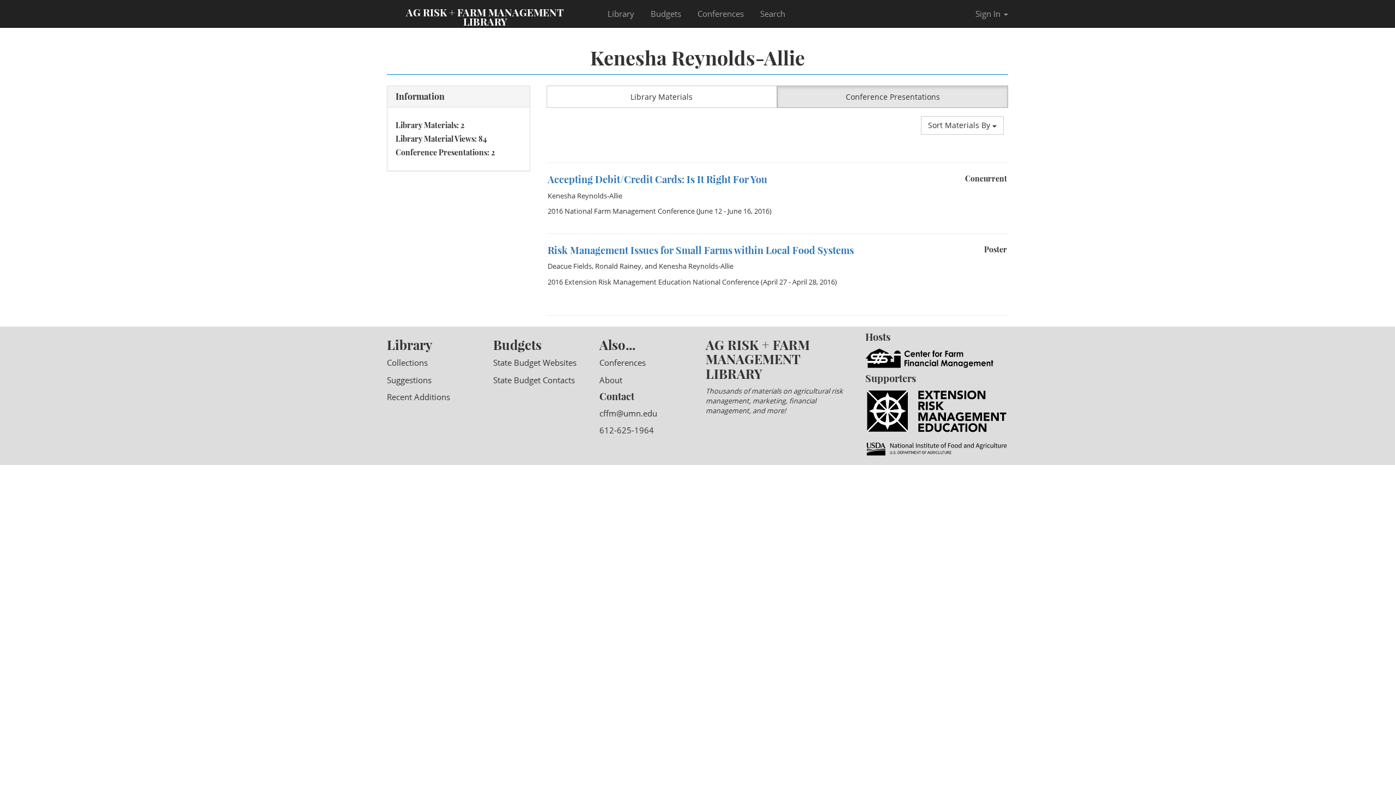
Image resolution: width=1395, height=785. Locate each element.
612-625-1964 (626, 430)
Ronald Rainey (618, 266)
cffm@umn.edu (628, 413)
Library (621, 13)
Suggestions (409, 380)
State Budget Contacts (534, 380)
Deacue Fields (570, 266)
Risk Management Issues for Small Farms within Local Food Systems (701, 250)
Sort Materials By (960, 125)
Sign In (989, 13)
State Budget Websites (535, 362)
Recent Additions (418, 396)
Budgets (666, 13)
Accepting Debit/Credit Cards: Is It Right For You (657, 179)
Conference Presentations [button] (893, 97)
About (610, 380)
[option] (777, 198)
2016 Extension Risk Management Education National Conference (653, 282)
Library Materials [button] (661, 97)
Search (772, 13)
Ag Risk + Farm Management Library (485, 16)
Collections (407, 362)
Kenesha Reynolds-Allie (585, 196)
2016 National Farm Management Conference (621, 211)
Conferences (721, 13)
